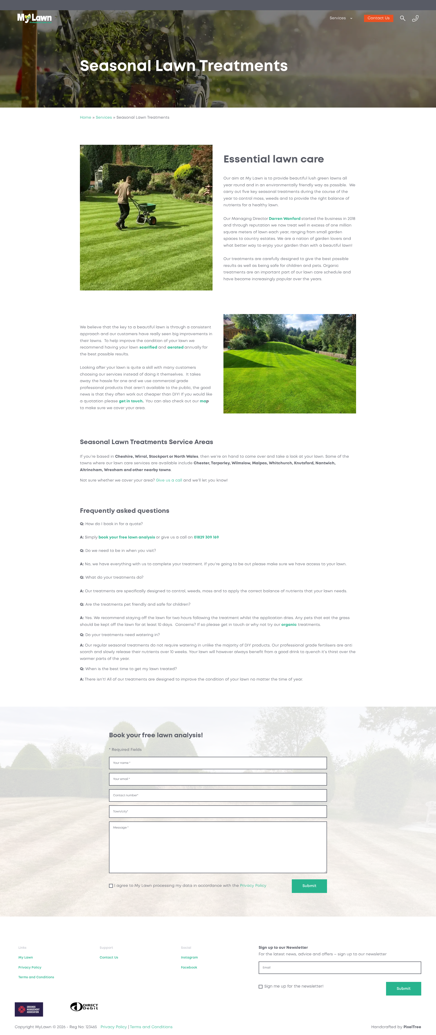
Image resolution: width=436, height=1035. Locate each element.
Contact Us (379, 18)
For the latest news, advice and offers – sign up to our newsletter (322, 951)
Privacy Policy (253, 885)
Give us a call (169, 480)
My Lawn (25, 957)
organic (289, 625)
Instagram (189, 957)
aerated (175, 347)
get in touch (131, 401)
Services (338, 18)
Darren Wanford (284, 219)
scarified (148, 347)
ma (203, 401)
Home (85, 117)
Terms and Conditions (36, 977)
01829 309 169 (206, 537)
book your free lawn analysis (127, 537)
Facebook (189, 967)
